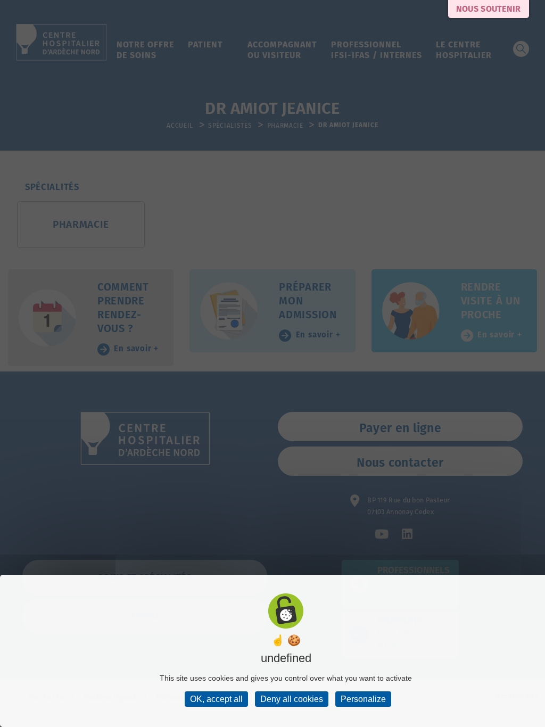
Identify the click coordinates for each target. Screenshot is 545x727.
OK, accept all (216, 699)
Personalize (363, 699)
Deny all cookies (291, 699)
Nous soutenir (488, 9)
